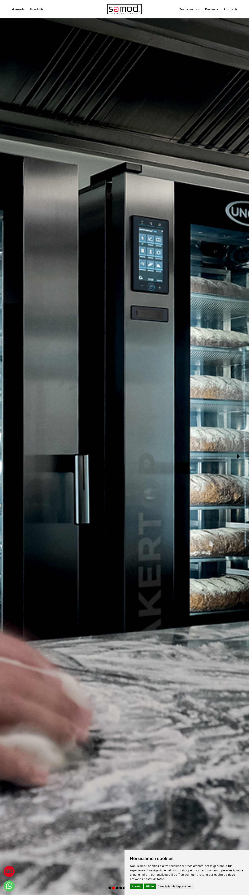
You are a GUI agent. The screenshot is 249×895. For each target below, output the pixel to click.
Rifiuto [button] (150, 886)
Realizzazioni (188, 9)
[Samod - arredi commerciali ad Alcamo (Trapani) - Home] (124, 9)
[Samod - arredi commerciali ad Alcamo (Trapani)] (9, 886)
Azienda (18, 9)
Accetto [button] (136, 886)
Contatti (230, 9)
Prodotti (36, 9)
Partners (212, 9)
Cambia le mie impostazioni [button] (175, 886)
